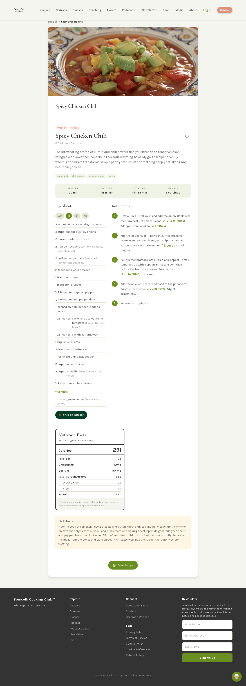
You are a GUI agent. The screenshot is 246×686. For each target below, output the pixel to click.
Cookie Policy (134, 643)
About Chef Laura (137, 605)
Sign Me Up (207, 657)
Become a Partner (137, 617)
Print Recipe (125, 565)
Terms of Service (136, 638)
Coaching (95, 10)
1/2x (59, 215)
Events (111, 10)
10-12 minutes (175, 220)
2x (76, 215)
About (193, 10)
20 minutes (157, 288)
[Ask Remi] (237, 677)
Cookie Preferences (138, 649)
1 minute (160, 225)
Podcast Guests (80, 628)
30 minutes (131, 274)
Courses (61, 10)
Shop (165, 10)
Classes (78, 10)
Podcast (127, 10)
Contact (225, 10)
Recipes (44, 10)
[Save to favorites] (187, 136)
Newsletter (149, 10)
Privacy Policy (135, 632)
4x (85, 215)
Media (179, 10)
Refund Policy (135, 655)
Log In (207, 10)
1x (69, 215)
